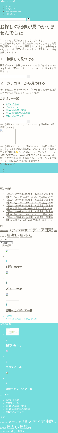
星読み (26, 235)
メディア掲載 (18, 230)
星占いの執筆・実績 (13, 12)
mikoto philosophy (8, 1)
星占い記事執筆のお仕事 (18, 113)
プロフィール (11, 9)
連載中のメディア (15, 116)
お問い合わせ (11, 14)
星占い (13, 235)
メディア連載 (40, 230)
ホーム (8, 6)
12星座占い (4, 231)
